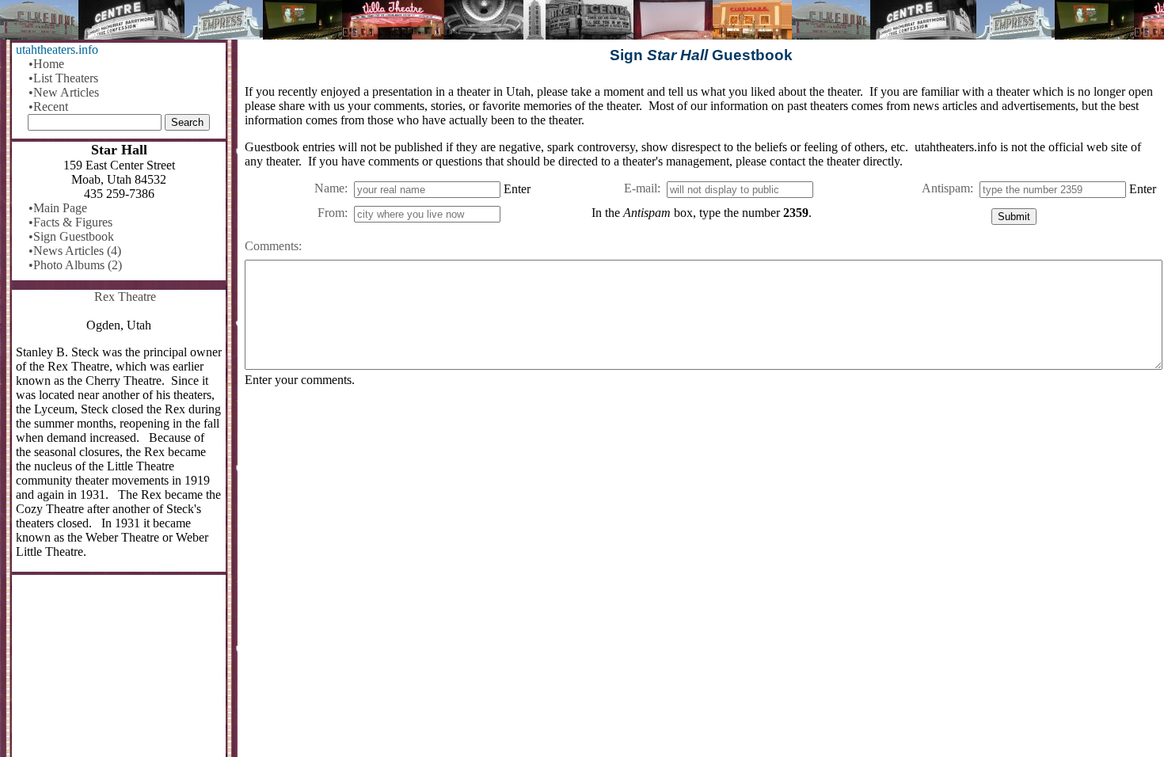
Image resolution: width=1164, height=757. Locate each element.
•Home (46, 63)
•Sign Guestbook (71, 236)
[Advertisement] (701, 523)
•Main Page (58, 208)
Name (329, 188)
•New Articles (64, 92)
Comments (272, 246)
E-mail (640, 188)
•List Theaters (63, 78)
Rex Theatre (125, 296)
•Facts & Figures (70, 222)
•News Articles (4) (75, 250)
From (331, 212)
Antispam (946, 188)
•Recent (48, 106)
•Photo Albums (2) (75, 265)
